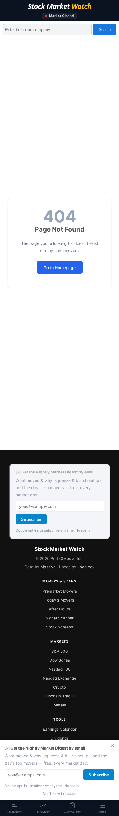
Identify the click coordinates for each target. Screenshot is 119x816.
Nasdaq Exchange (59, 678)
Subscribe (31, 519)
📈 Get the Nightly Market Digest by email (55, 472)
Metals (59, 705)
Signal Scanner (60, 618)
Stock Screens (59, 627)
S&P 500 (59, 651)
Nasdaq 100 (60, 669)
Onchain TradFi (60, 696)
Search (105, 29)
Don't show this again (59, 793)
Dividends (60, 738)
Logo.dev (86, 567)
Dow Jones (59, 660)
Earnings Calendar (60, 729)
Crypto (59, 687)
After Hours (59, 609)
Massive (48, 567)
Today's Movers (59, 600)
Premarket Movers (59, 591)
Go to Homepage (60, 267)
